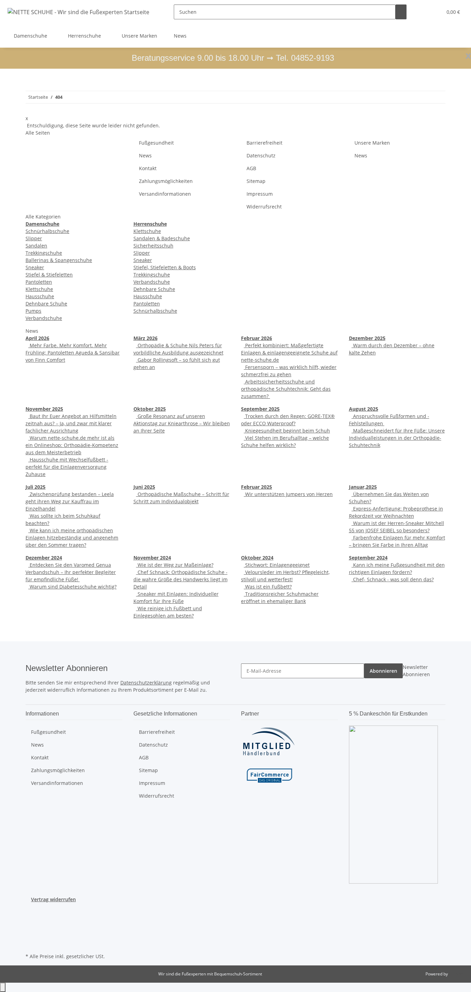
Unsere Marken (139, 35)
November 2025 (44, 409)
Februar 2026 (256, 338)
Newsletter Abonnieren (416, 671)
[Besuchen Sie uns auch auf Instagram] (31, 927)
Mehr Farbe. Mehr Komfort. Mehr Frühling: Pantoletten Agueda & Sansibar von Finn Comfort (73, 352)
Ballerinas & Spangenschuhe (59, 260)
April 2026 (37, 338)
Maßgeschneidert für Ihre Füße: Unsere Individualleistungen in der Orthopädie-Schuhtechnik (397, 437)
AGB (251, 168)
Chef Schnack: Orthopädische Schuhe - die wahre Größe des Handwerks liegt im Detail (180, 579)
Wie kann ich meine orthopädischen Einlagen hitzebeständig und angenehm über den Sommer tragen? (72, 537)
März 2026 (145, 338)
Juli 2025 (36, 487)
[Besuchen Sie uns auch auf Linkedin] (31, 943)
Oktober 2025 (149, 409)
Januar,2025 (363, 487)
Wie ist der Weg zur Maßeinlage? (174, 565)
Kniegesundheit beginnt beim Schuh (287, 430)
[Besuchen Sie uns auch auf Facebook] (31, 911)
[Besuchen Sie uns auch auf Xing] (31, 935)
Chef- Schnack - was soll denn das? (393, 579)
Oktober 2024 (257, 557)
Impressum (260, 194)
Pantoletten (39, 282)
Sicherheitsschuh (153, 245)
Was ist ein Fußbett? (268, 586)
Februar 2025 (256, 487)
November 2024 (152, 557)
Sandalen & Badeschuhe (161, 238)
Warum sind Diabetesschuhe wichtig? (72, 586)
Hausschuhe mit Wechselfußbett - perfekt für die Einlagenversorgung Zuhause (67, 466)
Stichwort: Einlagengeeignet (277, 565)
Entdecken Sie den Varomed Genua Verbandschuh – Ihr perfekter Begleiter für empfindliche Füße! (71, 572)
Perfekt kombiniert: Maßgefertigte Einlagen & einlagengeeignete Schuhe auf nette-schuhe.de (289, 352)
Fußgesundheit (156, 142)
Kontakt (148, 168)
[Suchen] (401, 11)
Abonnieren (383, 671)
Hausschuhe (40, 296)
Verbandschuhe (44, 318)
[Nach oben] (3, 987)
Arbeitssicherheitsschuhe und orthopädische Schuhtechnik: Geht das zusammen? (286, 388)
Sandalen (36, 245)
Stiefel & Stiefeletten (49, 274)
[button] (423, 12)
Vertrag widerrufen (53, 899)
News (180, 35)
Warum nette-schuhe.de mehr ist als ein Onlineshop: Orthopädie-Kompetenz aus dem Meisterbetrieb (72, 445)
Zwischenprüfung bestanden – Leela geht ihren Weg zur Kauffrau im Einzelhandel (70, 501)
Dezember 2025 (367, 338)
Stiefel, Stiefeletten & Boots (164, 267)
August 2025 (363, 409)
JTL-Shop (457, 974)
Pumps (33, 311)
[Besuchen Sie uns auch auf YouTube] (31, 919)
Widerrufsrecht (264, 206)
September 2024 (368, 557)
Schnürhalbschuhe (47, 231)
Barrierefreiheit (264, 142)
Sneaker (35, 267)
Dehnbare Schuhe (46, 303)
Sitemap (256, 181)
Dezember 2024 (44, 557)
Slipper (34, 238)
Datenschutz (261, 155)
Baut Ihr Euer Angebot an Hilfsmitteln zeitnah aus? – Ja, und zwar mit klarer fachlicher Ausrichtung (71, 423)
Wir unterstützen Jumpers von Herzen (288, 494)
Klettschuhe (39, 289)
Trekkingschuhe (44, 253)
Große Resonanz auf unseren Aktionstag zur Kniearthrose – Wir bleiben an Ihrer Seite (181, 423)
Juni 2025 (144, 487)
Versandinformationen (165, 194)
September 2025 (260, 409)
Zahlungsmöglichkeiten (166, 181)
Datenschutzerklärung (146, 682)
